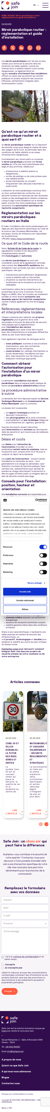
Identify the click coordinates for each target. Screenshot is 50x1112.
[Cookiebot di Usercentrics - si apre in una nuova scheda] (35, 500)
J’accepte (10, 965)
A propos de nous (11, 1060)
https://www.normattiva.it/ (23, 239)
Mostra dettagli (35, 583)
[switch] (43, 555)
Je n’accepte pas (13, 968)
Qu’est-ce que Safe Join (15, 1066)
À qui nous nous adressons (16, 1071)
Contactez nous (11, 1083)
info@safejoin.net (15, 1052)
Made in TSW (7, 1108)
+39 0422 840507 (12, 1047)
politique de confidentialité (26, 957)
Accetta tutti (25, 591)
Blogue (11, 16)
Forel (4, 1031)
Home (4, 16)
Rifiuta (25, 609)
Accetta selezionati (25, 600)
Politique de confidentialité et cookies (17, 1094)
